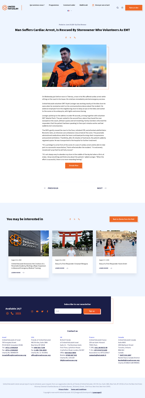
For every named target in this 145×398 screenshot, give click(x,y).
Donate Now (73, 165)
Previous (53, 188)
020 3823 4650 (70, 353)
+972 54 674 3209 (100, 350)
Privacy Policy (63, 389)
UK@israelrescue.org (68, 360)
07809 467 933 (71, 355)
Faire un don (133, 8)
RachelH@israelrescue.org (128, 360)
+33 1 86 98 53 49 (100, 347)
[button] (37, 5)
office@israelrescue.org (41, 355)
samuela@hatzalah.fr (97, 355)
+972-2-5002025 (11, 350)
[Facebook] (66, 37)
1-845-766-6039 (40, 350)
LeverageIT (97, 392)
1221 (18, 313)
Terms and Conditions (78, 389)
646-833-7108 (39, 347)
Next (100, 188)
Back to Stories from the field (123, 219)
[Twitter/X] (70, 37)
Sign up (92, 311)
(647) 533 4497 (125, 355)
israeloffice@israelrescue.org (14, 355)
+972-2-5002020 (11, 347)
